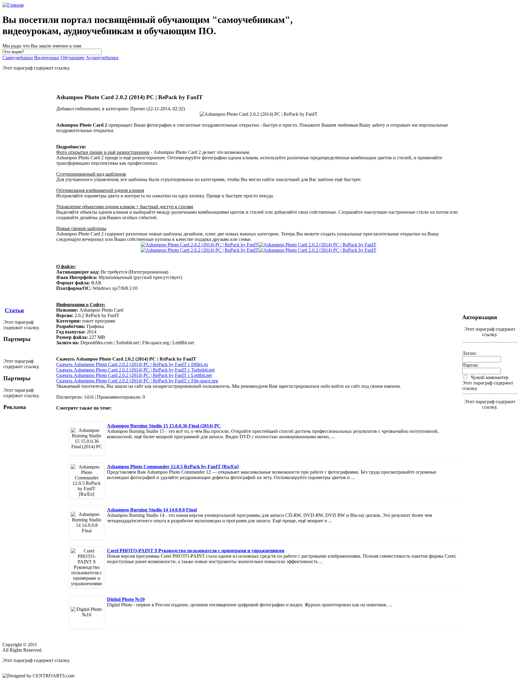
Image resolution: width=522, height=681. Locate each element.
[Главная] (13, 5)
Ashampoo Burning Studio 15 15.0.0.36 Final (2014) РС (164, 425)
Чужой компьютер (488, 377)
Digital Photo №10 (126, 599)
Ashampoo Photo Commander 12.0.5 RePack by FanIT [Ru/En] (173, 466)
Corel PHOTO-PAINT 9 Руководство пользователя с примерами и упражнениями (195, 550)
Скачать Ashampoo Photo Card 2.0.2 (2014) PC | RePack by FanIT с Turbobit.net (135, 369)
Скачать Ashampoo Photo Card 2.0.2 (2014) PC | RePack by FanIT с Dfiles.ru (132, 364)
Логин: (469, 353)
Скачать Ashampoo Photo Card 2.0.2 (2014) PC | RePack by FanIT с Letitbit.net (134, 375)
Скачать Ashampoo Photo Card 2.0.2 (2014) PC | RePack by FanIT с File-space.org (137, 380)
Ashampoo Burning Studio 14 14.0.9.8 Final (152, 509)
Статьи (14, 310)
